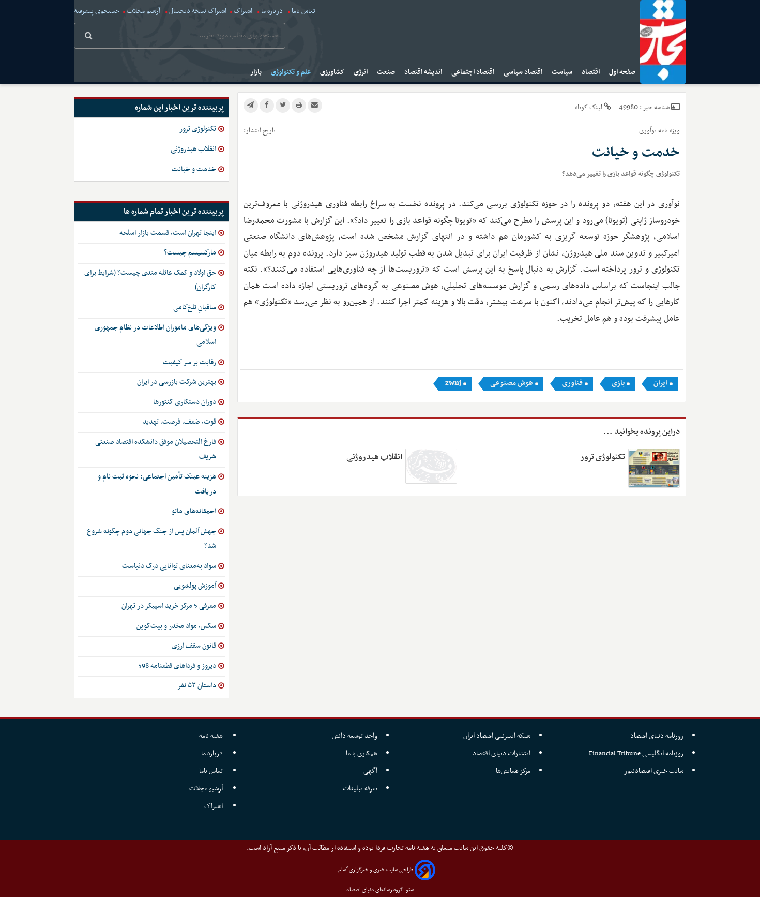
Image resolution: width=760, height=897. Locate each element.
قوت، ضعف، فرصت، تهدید (179, 421)
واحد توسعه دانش (354, 736)
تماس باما (303, 11)
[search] (89, 37)
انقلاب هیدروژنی (374, 457)
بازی (618, 383)
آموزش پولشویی (195, 585)
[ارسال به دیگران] (315, 105)
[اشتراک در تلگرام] (251, 105)
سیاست (563, 72)
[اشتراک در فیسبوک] (267, 105)
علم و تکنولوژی (291, 72)
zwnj (453, 383)
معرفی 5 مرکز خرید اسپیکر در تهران (168, 606)
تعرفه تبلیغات (360, 789)
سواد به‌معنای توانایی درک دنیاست (169, 566)
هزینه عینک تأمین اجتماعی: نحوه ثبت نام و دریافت (157, 484)
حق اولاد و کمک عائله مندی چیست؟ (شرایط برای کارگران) (150, 280)
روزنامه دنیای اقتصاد (656, 736)
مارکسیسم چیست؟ (190, 252)
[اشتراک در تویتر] (283, 105)
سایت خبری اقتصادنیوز (653, 771)
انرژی (361, 72)
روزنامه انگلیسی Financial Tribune (636, 753)
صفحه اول (623, 72)
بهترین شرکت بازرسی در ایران (176, 382)
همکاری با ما (361, 753)
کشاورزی (333, 72)
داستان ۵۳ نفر (196, 685)
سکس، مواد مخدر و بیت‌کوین (176, 626)
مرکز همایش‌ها (513, 771)
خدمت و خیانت (194, 169)
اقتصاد (591, 72)
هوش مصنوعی (511, 383)
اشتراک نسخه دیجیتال (197, 11)
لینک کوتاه (588, 107)
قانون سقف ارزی (194, 645)
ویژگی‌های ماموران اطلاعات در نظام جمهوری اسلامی (155, 335)
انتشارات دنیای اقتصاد (501, 753)
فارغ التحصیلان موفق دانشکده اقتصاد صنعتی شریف (155, 450)
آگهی (370, 771)
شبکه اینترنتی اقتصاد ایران (496, 736)
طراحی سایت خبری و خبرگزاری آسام (375, 870)
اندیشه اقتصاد (424, 72)
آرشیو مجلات (143, 11)
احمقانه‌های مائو (194, 511)
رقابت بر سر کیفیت (189, 362)
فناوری (572, 383)
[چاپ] (299, 105)
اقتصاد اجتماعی (473, 72)
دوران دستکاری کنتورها (184, 402)
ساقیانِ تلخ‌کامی (194, 307)
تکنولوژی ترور (602, 457)
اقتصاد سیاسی (524, 72)
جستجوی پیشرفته (96, 11)
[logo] (663, 42)
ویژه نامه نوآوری (659, 131)
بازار (256, 72)
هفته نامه (211, 736)
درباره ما (272, 11)
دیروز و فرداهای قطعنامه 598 (177, 666)
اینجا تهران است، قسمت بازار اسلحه (167, 233)
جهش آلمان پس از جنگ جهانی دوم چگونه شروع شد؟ (151, 539)
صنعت (387, 72)
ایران (660, 383)
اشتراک (243, 11)
